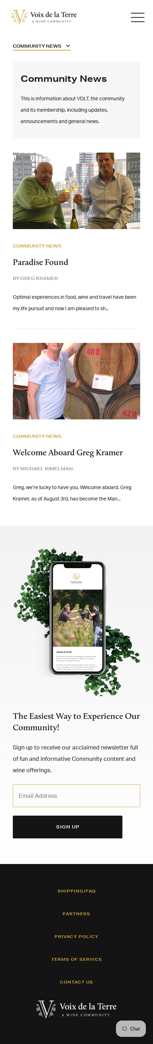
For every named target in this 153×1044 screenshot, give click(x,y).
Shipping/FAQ (77, 891)
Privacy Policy (76, 936)
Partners (76, 914)
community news (37, 246)
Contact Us (76, 982)
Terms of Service (76, 959)
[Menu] (137, 17)
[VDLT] (44, 17)
